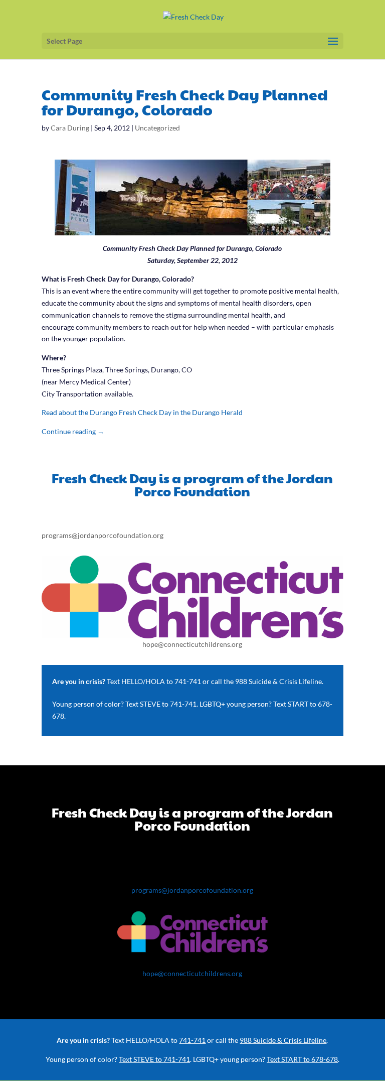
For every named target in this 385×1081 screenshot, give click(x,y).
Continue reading (73, 431)
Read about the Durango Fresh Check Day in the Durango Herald (142, 412)
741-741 (187, 681)
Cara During (70, 127)
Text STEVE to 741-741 (161, 704)
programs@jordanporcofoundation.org (102, 535)
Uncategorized (157, 127)
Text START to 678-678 (302, 1059)
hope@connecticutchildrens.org (192, 644)
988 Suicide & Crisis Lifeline (278, 681)
